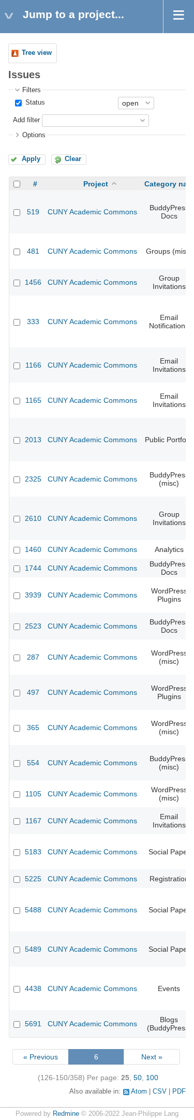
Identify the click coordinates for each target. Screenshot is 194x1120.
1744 (33, 568)
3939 (33, 595)
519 (33, 212)
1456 (33, 282)
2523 (33, 626)
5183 (33, 852)
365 (33, 727)
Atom (139, 1091)
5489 (33, 949)
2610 (33, 518)
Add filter (26, 120)
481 (33, 251)
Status (34, 102)
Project (95, 184)
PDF (179, 1091)
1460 (33, 549)
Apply (31, 159)
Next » (151, 1057)
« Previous (40, 1057)
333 (33, 321)
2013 (33, 439)
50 (137, 1077)
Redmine (66, 1113)
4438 (33, 988)
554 (33, 763)
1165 (33, 400)
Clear (73, 159)
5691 (33, 1024)
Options (34, 135)
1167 (33, 821)
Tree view (37, 52)
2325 (33, 479)
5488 (33, 910)
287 (33, 657)
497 (33, 692)
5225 (33, 879)
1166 (33, 365)
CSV (160, 1091)
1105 (33, 794)
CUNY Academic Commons (92, 212)
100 (152, 1077)
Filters (31, 90)
